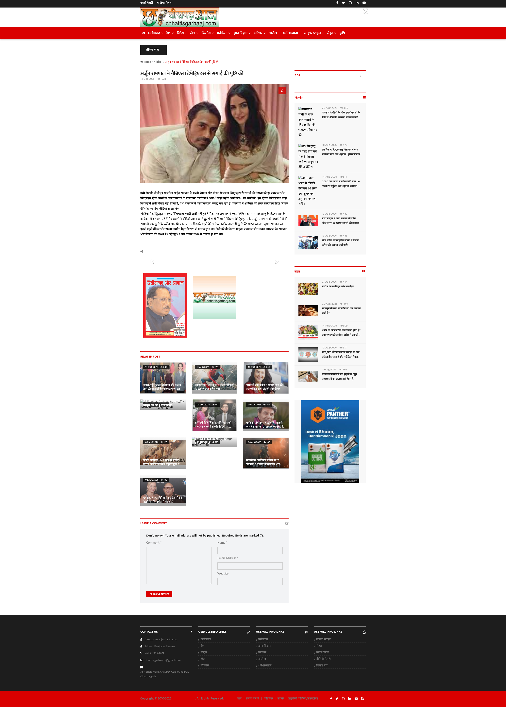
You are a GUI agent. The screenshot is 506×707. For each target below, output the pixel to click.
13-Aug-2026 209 (156, 367)
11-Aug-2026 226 (207, 367)
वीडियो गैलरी (164, 3)
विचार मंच (322, 665)
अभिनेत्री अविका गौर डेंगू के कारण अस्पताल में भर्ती (211, 441)
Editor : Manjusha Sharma (160, 646)
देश (168, 33)
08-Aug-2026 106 (259, 442)
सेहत (330, 33)
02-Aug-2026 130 (156, 480)
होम (239, 698)
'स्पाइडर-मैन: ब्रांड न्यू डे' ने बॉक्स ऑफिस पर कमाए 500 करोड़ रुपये (214, 387)
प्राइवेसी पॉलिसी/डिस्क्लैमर (303, 698)
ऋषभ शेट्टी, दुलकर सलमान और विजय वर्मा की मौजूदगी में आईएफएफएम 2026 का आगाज (163, 389)
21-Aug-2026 (329, 281)
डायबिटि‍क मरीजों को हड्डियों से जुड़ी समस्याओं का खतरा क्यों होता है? (339, 376)
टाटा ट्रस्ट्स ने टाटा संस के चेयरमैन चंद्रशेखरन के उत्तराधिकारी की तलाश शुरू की (340, 223)
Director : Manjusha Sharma (161, 639)
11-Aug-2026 (329, 369)
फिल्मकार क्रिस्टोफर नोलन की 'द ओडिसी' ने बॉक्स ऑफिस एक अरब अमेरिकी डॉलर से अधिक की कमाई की (265, 464)
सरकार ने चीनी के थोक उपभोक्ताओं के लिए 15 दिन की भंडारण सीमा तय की (341, 115)
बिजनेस (206, 33)
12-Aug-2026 (329, 347)
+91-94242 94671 (154, 653)
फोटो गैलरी (146, 3)
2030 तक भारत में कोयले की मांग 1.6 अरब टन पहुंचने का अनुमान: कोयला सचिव (341, 186)
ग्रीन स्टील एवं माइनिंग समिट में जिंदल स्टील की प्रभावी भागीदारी (340, 242)
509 (345, 325)
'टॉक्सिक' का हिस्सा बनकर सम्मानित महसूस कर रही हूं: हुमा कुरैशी (161, 403)
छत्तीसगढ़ (154, 33)
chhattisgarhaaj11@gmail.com (163, 660)
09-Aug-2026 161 (207, 405)
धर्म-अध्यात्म (290, 33)
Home (147, 62)
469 (345, 303)
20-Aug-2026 (329, 108)
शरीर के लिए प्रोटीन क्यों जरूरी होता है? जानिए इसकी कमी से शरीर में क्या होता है (341, 335)
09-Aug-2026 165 (259, 405)
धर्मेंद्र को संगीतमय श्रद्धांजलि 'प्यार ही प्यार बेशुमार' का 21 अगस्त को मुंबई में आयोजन (264, 426)
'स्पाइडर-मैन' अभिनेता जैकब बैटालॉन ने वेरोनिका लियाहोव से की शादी (162, 500)
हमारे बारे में (252, 698)
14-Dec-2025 (147, 79)
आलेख (273, 33)
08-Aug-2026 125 (156, 442)
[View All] (364, 97)
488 (344, 235)
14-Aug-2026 (329, 176)
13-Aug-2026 (329, 213)
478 (344, 145)
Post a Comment (159, 594)
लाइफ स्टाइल (312, 33)
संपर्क (281, 698)
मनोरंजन (222, 33)
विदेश (180, 33)
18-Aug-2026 (329, 145)
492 (344, 369)
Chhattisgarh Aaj (183, 698)
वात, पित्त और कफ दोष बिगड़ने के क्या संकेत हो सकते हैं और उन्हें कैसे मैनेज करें (341, 357)
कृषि (342, 33)
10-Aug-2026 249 (259, 367)
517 (344, 347)
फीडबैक (268, 698)
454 (344, 281)
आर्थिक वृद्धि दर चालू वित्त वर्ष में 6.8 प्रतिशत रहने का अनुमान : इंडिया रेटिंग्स (341, 152)
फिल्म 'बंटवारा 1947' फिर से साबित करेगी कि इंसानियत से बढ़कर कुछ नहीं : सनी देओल (163, 464)
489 (344, 213)
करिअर (258, 33)
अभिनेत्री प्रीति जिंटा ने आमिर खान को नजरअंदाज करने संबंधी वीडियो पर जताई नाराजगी (264, 389)
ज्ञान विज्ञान (240, 33)
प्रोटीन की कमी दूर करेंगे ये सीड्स (338, 286)
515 (345, 176)
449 (345, 108)
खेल (192, 33)
